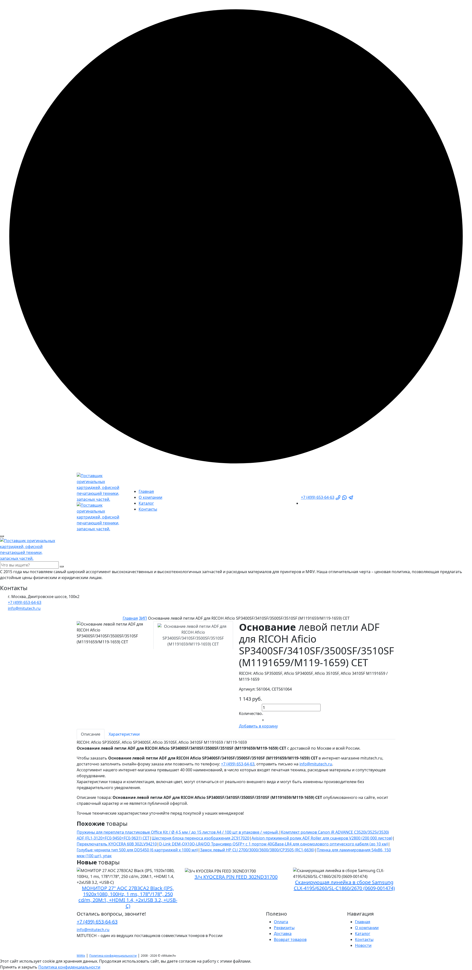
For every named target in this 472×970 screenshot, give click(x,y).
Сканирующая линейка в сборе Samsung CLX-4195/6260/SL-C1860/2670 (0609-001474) (344, 885)
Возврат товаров (290, 939)
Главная (146, 491)
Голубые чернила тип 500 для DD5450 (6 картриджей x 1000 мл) (137, 850)
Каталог (146, 503)
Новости (363, 945)
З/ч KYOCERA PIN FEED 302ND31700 (236, 876)
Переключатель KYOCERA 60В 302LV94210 (117, 844)
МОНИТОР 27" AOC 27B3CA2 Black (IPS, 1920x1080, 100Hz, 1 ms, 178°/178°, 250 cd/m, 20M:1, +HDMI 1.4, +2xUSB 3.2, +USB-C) (127, 897)
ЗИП (143, 618)
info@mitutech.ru (315, 764)
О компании (150, 497)
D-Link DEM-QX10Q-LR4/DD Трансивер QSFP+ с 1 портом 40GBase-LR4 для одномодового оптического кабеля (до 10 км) (273, 844)
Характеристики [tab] (124, 734)
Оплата (281, 921)
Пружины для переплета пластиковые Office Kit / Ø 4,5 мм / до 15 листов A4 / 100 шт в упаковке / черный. (178, 832)
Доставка (283, 933)
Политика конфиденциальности (113, 956)
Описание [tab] (90, 734)
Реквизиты (284, 927)
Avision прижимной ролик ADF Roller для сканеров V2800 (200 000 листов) (321, 838)
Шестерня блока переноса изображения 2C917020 (200, 838)
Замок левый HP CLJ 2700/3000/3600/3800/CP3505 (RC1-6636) (257, 850)
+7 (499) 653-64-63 (317, 497)
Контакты (148, 509)
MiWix (81, 956)
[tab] (193, 635)
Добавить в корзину (258, 726)
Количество (250, 713)
